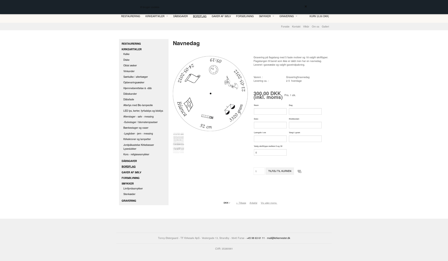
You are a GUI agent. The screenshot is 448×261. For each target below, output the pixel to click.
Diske (126, 59)
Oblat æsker (130, 65)
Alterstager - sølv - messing (138, 116)
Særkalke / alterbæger (135, 76)
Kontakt (296, 26)
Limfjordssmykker (133, 188)
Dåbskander (130, 93)
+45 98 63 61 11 (256, 238)
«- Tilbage (241, 202)
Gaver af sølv (221, 16)
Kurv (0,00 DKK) (319, 16)
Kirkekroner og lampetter (137, 139)
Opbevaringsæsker (133, 82)
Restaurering (130, 16)
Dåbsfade (128, 99)
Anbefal (253, 202)
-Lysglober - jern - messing (138, 133)
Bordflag (199, 16)
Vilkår (306, 26)
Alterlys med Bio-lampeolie (138, 105)
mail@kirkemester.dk (278, 238)
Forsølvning (245, 16)
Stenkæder (129, 194)
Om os (315, 26)
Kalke (126, 54)
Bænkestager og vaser (135, 127)
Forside (285, 26)
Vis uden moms (269, 202)
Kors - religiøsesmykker (136, 154)
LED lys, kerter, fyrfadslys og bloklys (143, 110)
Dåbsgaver (180, 16)
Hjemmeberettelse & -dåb (137, 88)
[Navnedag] (210, 93)
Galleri (325, 26)
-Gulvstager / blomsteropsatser (140, 122)
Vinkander (129, 71)
